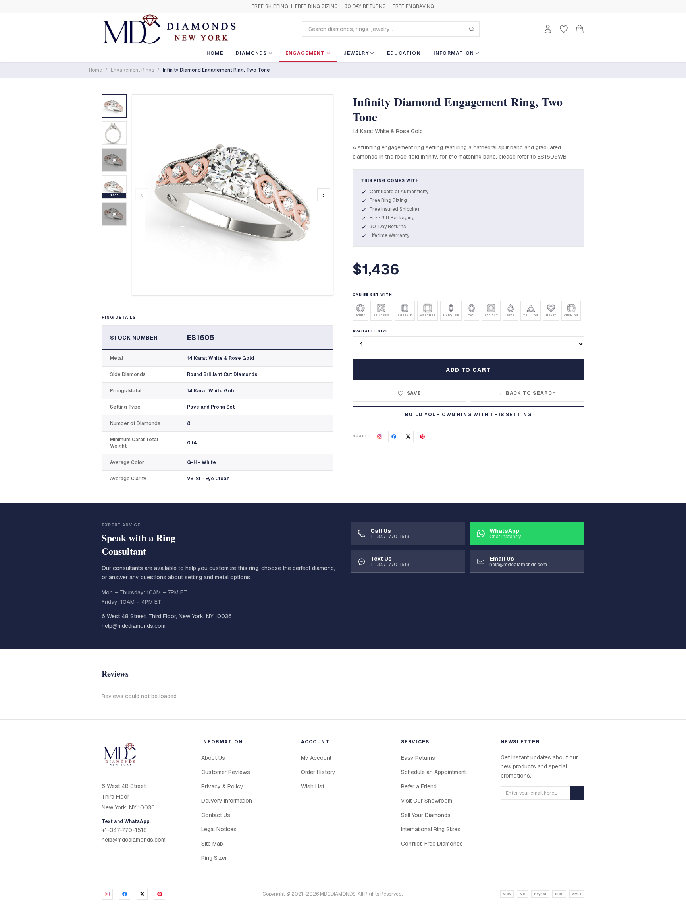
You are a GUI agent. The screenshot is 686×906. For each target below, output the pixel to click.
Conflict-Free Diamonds (432, 843)
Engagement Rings (132, 70)
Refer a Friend (419, 786)
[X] (142, 894)
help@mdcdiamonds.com (134, 625)
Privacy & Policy (222, 786)
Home (214, 53)
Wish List (312, 786)
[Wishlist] (563, 29)
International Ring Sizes (431, 829)
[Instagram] (107, 894)
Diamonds (251, 53)
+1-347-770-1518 (124, 830)
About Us (213, 757)
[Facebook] (124, 894)
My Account (316, 757)
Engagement (305, 53)
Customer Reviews (225, 772)
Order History (318, 772)
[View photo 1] (114, 106)
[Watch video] (114, 160)
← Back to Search (527, 393)
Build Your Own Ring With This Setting (468, 414)
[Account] (548, 29)
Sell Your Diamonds (426, 815)
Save (414, 393)
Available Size (370, 331)
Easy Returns (418, 757)
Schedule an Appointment (433, 772)
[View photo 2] (114, 133)
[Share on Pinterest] (422, 436)
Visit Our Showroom (426, 800)
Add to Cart (468, 369)
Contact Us (215, 815)
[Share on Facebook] (393, 436)
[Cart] (579, 29)
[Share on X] (408, 436)
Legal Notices (219, 829)
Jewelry (356, 53)
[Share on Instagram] (379, 436)
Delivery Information (226, 800)
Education (404, 53)
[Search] (472, 29)
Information (454, 53)
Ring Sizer (214, 857)
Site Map (212, 843)
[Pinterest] (159, 894)
